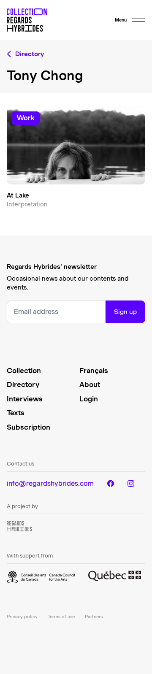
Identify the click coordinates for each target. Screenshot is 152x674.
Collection (24, 370)
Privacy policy (22, 617)
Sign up (125, 312)
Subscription (28, 427)
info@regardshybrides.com (50, 483)
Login (88, 399)
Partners (94, 617)
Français (93, 370)
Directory (23, 384)
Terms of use (61, 617)
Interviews (25, 399)
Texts (15, 413)
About (89, 384)
